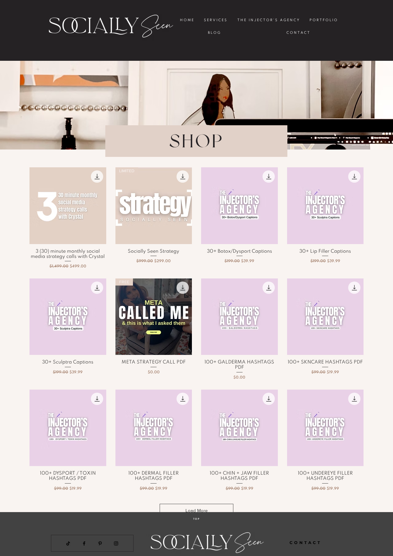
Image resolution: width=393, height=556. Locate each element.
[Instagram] (116, 543)
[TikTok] (68, 543)
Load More (196, 510)
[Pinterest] (100, 543)
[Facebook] (84, 543)
